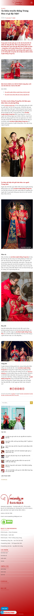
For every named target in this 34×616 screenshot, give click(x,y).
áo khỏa (3, 8)
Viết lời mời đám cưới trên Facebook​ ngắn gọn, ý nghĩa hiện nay (18, 451)
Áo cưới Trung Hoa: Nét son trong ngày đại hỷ (17, 94)
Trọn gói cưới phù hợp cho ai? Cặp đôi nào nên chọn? (17, 456)
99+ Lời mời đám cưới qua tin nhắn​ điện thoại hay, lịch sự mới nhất (19, 470)
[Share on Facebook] (13, 389)
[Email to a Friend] (18, 389)
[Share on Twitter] (16, 389)
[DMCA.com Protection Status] (7, 521)
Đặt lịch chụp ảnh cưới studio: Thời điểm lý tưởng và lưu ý (18, 466)
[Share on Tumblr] (23, 389)
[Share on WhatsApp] (11, 389)
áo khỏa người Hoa (9, 105)
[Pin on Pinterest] (21, 389)
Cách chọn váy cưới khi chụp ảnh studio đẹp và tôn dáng (18, 446)
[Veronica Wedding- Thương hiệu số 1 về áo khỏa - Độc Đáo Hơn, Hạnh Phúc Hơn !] (17, 3)
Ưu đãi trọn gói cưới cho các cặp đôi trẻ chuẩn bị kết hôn (18, 437)
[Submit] (31, 402)
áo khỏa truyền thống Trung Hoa (12, 395)
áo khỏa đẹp (26, 393)
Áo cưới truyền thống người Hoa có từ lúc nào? (17, 92)
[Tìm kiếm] (32, 3)
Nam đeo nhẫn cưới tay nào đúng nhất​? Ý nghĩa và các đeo (18, 442)
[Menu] (2, 3)
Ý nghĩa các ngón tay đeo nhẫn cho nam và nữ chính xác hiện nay (17, 461)
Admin (13, 17)
